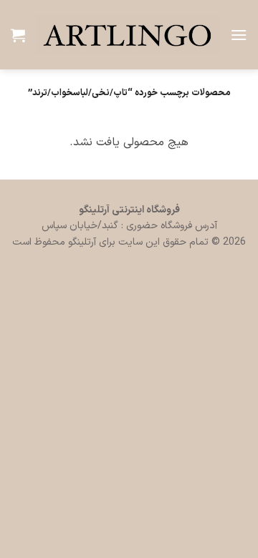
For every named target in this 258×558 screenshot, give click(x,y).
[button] (238, 34)
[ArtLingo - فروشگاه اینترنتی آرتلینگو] (127, 35)
